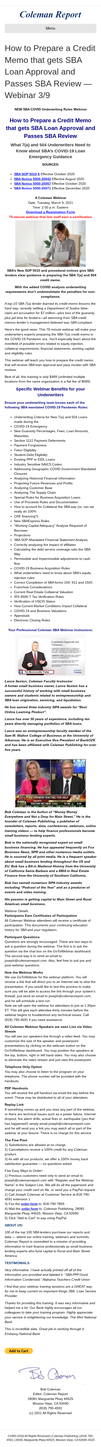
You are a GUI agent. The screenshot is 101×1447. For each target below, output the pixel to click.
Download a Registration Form (50, 212)
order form (29, 1204)
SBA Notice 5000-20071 (32, 188)
